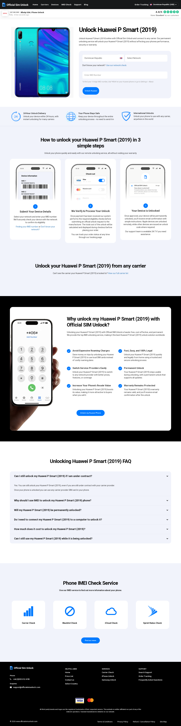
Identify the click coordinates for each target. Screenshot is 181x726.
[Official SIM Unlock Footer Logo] (22, 668)
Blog (86, 5)
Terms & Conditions (105, 722)
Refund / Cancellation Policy (144, 722)
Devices (55, 5)
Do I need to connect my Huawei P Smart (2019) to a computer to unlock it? (58, 519)
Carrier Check (108, 672)
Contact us (69, 680)
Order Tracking (141, 5)
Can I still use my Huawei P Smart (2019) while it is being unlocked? (53, 538)
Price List (69, 676)
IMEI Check (66, 5)
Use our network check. (116, 65)
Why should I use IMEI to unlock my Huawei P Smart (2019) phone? (52, 500)
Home (35, 5)
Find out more (90, 640)
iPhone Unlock (108, 676)
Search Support (145, 672)
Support (77, 5)
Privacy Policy (122, 722)
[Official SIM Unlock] (15, 5)
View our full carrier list (118, 273)
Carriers (45, 5)
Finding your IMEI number (27, 227)
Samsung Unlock (109, 680)
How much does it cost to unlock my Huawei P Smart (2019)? (49, 529)
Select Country (71, 684)
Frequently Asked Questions (150, 680)
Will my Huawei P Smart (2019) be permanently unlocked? (47, 510)
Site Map (163, 722)
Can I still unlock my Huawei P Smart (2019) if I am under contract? (53, 476)
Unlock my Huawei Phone (90, 413)
